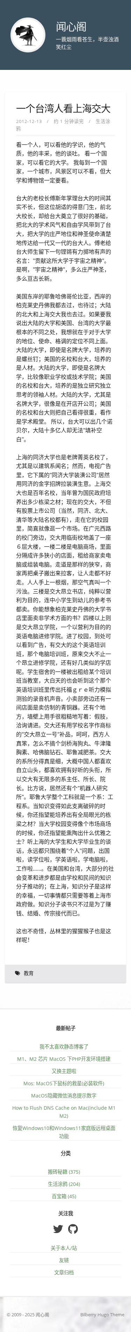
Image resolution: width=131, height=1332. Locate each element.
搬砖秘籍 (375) (64, 1171)
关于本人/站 (64, 1248)
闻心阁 (71, 27)
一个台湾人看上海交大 (63, 109)
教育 (29, 973)
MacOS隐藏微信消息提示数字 (63, 1095)
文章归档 (64, 1272)
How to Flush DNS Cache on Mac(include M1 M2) (64, 1111)
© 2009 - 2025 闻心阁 (28, 1314)
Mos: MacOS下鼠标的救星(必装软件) (63, 1083)
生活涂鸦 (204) (64, 1184)
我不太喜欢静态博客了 (63, 1046)
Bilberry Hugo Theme (102, 1314)
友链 (64, 1260)
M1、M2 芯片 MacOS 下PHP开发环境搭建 (63, 1059)
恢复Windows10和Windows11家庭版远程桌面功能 (64, 1132)
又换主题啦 (64, 1071)
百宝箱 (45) (64, 1196)
